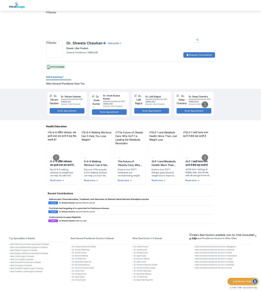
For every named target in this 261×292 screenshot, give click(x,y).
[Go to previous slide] (56, 157)
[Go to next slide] (205, 104)
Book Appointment (67, 110)
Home (59, 32)
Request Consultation (200, 55)
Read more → (57, 180)
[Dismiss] (255, 236)
